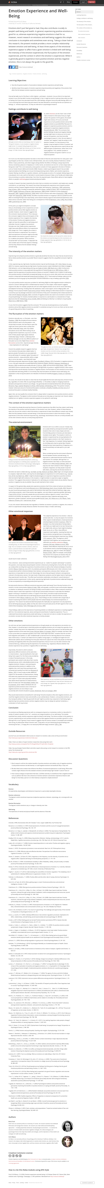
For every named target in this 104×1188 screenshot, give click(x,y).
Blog (68, 2)
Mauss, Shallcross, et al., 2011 (22, 569)
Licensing (22, 1182)
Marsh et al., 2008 (14, 301)
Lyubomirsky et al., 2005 (19, 202)
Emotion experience (17, 74)
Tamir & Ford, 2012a (34, 291)
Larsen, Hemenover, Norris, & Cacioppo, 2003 (43, 691)
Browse (75, 2)
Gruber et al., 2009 (53, 270)
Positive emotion (37, 74)
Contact (26, 1182)
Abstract (79, 12)
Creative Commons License (83, 60)
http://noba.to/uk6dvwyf (57, 1176)
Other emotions (81, 37)
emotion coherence (57, 542)
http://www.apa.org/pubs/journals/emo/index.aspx (23, 738)
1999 (35, 169)
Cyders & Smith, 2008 (44, 268)
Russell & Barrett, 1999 (50, 130)
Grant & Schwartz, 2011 (40, 276)
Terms (17, 1182)
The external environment (83, 31)
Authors (78, 57)
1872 (24, 169)
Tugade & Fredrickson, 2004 (27, 193)
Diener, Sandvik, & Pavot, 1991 (50, 189)
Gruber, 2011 (54, 264)
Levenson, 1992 (64, 522)
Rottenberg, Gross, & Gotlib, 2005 (30, 299)
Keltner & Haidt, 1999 (34, 587)
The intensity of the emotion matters (85, 21)
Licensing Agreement (14, 1163)
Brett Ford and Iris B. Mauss (35, 1159)
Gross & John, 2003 (24, 604)
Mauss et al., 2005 (51, 550)
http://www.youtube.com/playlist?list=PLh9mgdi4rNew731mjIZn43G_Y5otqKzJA (31, 744)
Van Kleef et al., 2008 (22, 476)
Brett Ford (13, 21)
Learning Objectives (81, 15)
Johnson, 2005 (63, 270)
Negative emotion (27, 74)
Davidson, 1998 (13, 320)
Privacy (13, 1182)
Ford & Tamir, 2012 (46, 498)
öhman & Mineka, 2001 (62, 463)
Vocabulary (79, 50)
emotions (52, 114)
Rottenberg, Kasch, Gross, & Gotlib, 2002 (54, 488)
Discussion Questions (82, 47)
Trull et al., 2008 (41, 365)
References (79, 53)
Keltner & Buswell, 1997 (24, 295)
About (10, 1182)
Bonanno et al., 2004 (36, 488)
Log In (83, 2)
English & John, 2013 (59, 557)
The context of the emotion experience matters (85, 28)
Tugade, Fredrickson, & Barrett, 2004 (23, 191)
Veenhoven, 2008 (39, 191)
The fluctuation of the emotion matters (85, 24)
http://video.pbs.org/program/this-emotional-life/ (23, 752)
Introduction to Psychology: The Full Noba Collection (20, 5)
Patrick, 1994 (23, 301)
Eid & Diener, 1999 (61, 365)
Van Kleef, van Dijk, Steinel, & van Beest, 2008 (43, 472)
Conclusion (79, 41)
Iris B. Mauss (22, 21)
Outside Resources (81, 44)
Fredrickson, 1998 (57, 187)
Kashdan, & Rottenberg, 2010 (47, 386)
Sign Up (91, 2)
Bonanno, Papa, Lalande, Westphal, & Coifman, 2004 (24, 386)
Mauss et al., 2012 (57, 498)
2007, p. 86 (58, 724)
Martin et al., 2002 (56, 268)
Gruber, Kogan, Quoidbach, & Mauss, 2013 (41, 361)
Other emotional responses (84, 34)
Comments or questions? (87, 1182)
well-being (44, 74)
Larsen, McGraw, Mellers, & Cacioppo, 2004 (42, 631)
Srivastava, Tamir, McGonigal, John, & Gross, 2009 (31, 606)
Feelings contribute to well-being (85, 18)
